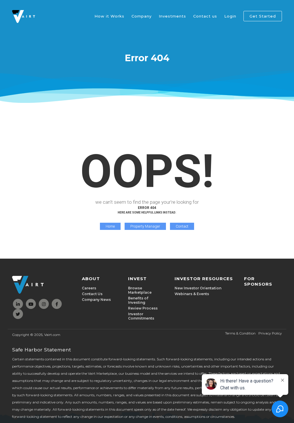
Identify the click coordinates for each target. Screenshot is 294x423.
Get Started (262, 16)
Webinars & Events (192, 294)
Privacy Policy (270, 333)
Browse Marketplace (140, 290)
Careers (89, 288)
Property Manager (145, 226)
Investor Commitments (141, 316)
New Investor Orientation (198, 288)
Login (230, 16)
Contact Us (92, 294)
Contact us (205, 16)
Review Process (143, 308)
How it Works (109, 16)
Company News (96, 299)
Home (110, 226)
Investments (172, 16)
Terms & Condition (240, 333)
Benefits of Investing (138, 300)
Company (141, 16)
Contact (182, 226)
